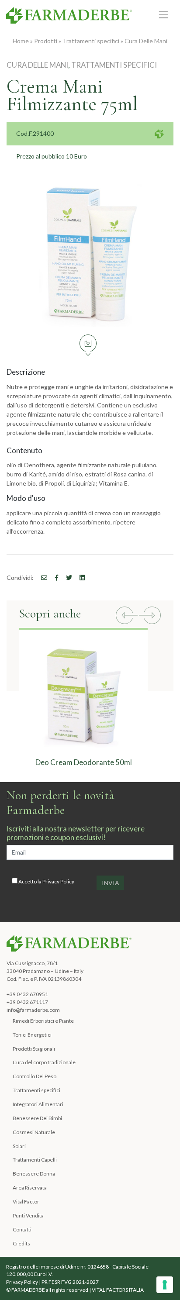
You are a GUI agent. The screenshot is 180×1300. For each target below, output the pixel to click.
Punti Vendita (28, 1215)
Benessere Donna (34, 1173)
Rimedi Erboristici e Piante (43, 1020)
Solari (19, 1146)
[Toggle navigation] (163, 15)
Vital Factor (26, 1201)
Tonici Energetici (32, 1034)
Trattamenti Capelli (35, 1159)
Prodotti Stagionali (34, 1048)
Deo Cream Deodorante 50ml (83, 762)
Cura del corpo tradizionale (44, 1062)
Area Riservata (30, 1187)
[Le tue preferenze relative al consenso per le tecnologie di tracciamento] (164, 1284)
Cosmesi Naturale (34, 1132)
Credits (21, 1243)
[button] (127, 616)
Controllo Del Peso (34, 1076)
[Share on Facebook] (41, 577)
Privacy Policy (58, 881)
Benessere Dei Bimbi (37, 1118)
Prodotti (45, 41)
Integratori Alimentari (38, 1104)
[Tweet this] (66, 577)
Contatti (22, 1229)
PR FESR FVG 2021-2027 (70, 1282)
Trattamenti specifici (90, 41)
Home (21, 41)
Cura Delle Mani (146, 41)
